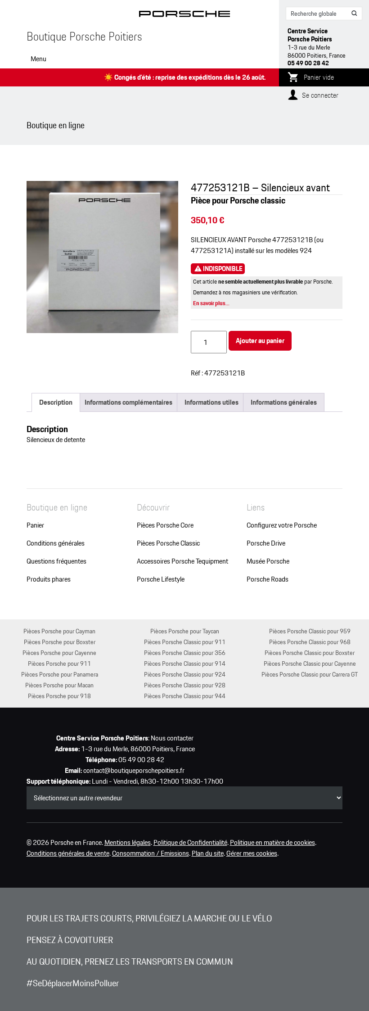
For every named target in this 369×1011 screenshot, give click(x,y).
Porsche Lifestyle (160, 579)
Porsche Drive (266, 543)
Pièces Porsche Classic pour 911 (184, 641)
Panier (35, 525)
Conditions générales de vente (68, 853)
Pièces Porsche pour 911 (59, 663)
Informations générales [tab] (284, 402)
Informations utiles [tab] (211, 402)
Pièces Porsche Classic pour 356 (184, 652)
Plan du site (208, 853)
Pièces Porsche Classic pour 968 (310, 641)
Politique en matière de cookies (272, 842)
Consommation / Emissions (150, 853)
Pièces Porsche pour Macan (59, 685)
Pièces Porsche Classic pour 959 (310, 631)
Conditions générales (56, 543)
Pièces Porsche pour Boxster (59, 641)
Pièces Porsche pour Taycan (184, 631)
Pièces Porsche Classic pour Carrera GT (309, 674)
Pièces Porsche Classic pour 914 (184, 663)
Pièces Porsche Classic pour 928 (184, 685)
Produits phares (49, 579)
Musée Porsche (268, 561)
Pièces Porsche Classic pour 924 (184, 674)
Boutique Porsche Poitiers (84, 36)
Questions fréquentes (56, 561)
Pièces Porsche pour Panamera (59, 674)
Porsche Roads (267, 579)
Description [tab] (55, 402)
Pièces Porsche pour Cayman (59, 631)
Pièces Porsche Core (165, 525)
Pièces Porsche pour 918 (59, 696)
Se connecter (320, 95)
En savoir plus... (211, 303)
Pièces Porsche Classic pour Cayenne (310, 663)
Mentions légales (127, 842)
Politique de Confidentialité (190, 842)
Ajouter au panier (260, 340)
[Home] (184, 15)
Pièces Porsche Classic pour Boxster (310, 652)
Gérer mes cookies (251, 853)
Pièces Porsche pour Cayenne (59, 652)
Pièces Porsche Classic (168, 543)
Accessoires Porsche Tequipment (182, 561)
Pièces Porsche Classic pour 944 (184, 696)
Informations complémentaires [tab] (128, 402)
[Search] (354, 13)
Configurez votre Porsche (282, 525)
